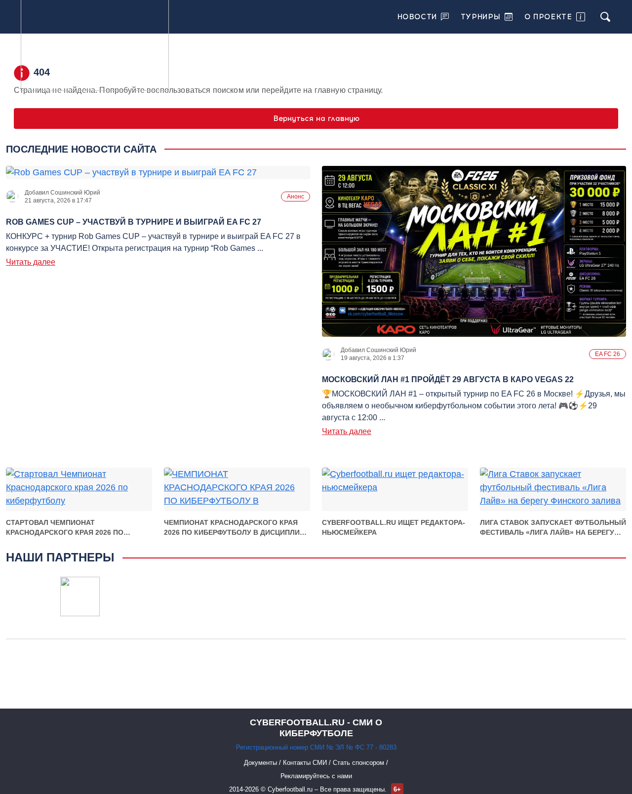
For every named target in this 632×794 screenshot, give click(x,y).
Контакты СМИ (306, 762)
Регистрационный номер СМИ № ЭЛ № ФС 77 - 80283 (316, 747)
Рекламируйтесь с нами (316, 776)
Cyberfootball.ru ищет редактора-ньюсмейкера (393, 527)
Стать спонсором (359, 762)
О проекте (548, 16)
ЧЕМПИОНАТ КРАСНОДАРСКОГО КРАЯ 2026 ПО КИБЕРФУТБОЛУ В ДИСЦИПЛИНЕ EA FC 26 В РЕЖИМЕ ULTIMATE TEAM (236, 527)
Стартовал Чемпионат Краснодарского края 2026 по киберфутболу (64, 527)
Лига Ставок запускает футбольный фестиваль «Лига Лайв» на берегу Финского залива (553, 527)
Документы (261, 762)
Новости (417, 16)
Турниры (481, 16)
